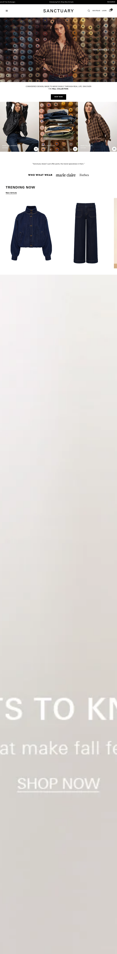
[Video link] (58, 50)
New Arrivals (11, 195)
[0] (109, 11)
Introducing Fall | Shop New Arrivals (39, 2)
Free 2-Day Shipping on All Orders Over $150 (100, 2)
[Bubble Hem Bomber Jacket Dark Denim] (31, 235)
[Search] (89, 11)
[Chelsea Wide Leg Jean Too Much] (85, 235)
